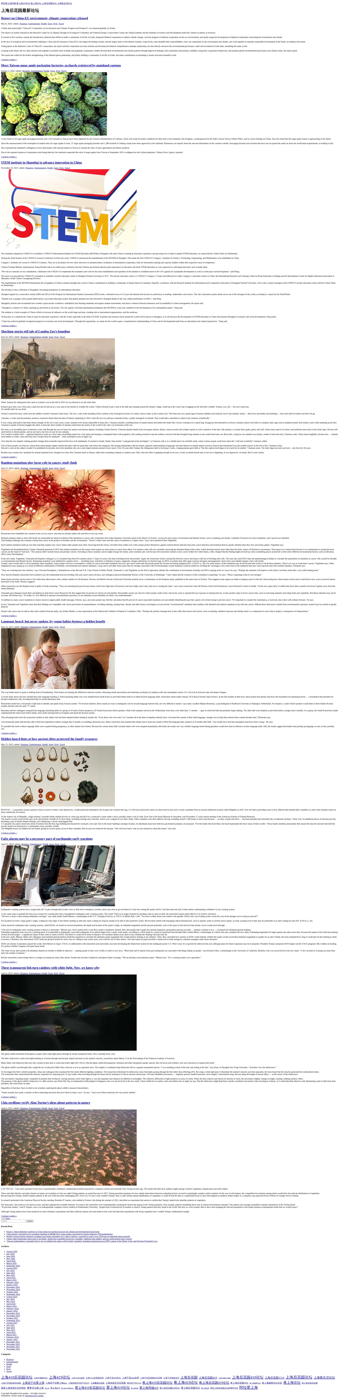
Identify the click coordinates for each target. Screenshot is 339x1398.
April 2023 (10, 1332)
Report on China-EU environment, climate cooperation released (44, 18)
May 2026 (10, 1258)
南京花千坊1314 (134, 1383)
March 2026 (11, 1263)
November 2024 (13, 1289)
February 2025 (12, 1282)
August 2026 (11, 1251)
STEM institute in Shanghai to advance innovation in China (41, 162)
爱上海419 (55, 1388)
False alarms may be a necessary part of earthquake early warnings (47, 838)
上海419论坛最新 (77, 1378)
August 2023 (11, 1323)
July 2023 (10, 1325)
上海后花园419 (208, 1377)
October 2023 (12, 1318)
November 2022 (13, 1344)
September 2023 (13, 1320)
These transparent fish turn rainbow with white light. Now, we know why (50, 967)
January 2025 (12, 1285)
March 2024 (11, 1306)
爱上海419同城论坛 (67, 1388)
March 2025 (11, 1280)
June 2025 (10, 1273)
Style (55, 24)
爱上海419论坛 (118, 1388)
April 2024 (10, 1304)
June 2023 (10, 1327)
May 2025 (10, 1275)
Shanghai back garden (34, 1396)
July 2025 (10, 1270)
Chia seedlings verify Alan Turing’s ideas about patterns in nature (45, 1102)
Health (44, 24)
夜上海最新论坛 (255, 1383)
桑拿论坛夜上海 (35, 1388)
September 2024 (13, 1294)
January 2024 (12, 1311)
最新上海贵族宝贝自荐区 (13, 1388)
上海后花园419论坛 (248, 1377)
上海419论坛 (59, 1377)
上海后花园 (189, 1377)
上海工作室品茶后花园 (11, 1383)
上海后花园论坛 (299, 1377)
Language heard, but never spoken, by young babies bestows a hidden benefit (53, 621)
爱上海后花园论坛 (190, 1388)
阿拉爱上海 (248, 1387)
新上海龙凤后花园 (310, 1383)
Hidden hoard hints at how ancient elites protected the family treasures (49, 739)
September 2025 (13, 1266)
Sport (50, 24)
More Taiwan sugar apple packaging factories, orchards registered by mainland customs (61, 65)
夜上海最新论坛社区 (272, 1383)
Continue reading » (9, 60)
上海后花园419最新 (224, 1378)
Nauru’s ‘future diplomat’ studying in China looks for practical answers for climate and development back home (52, 1232)
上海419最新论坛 (41, 1378)
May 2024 (10, 1301)
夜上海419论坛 (186, 1382)
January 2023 (12, 1339)
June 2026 (10, 1256)
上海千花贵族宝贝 (171, 1378)
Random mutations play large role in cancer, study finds (39, 462)
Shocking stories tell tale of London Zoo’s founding (35, 331)
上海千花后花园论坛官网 (151, 1378)
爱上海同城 (134, 1388)
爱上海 (47, 1388)
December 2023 (13, 1313)
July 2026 (10, 1254)
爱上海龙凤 (205, 1388)
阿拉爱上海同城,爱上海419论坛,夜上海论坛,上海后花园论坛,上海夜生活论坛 (36, 3)
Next (8, 1218)
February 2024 (12, 1308)
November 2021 (13, 1349)
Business (23, 24)
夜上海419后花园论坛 (157, 1382)
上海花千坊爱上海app (56, 1383)
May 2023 (10, 1330)
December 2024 (13, 1287)
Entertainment (34, 24)
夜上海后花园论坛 (239, 1383)
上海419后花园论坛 (17, 1377)
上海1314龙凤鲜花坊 (95, 1378)
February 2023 (12, 1337)
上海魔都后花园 (97, 1383)
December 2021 (13, 1347)
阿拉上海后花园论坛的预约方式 (224, 1388)
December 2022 (13, 1342)
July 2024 (10, 1299)
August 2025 (11, 1268)
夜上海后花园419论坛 (214, 1382)
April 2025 (10, 1278)
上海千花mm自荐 (130, 1378)
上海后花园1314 (274, 1377)
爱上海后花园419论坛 (170, 1388)
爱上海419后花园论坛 (90, 1387)
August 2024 (11, 1297)
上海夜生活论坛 (324, 1377)
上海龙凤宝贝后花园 (116, 1383)
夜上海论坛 (292, 1383)
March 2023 (11, 1335)
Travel (61, 24)
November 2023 (13, 1316)
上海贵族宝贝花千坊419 (78, 1383)
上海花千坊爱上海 (33, 1382)
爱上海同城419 (148, 1387)
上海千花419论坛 (113, 1378)
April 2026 (10, 1261)
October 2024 (12, 1292)
